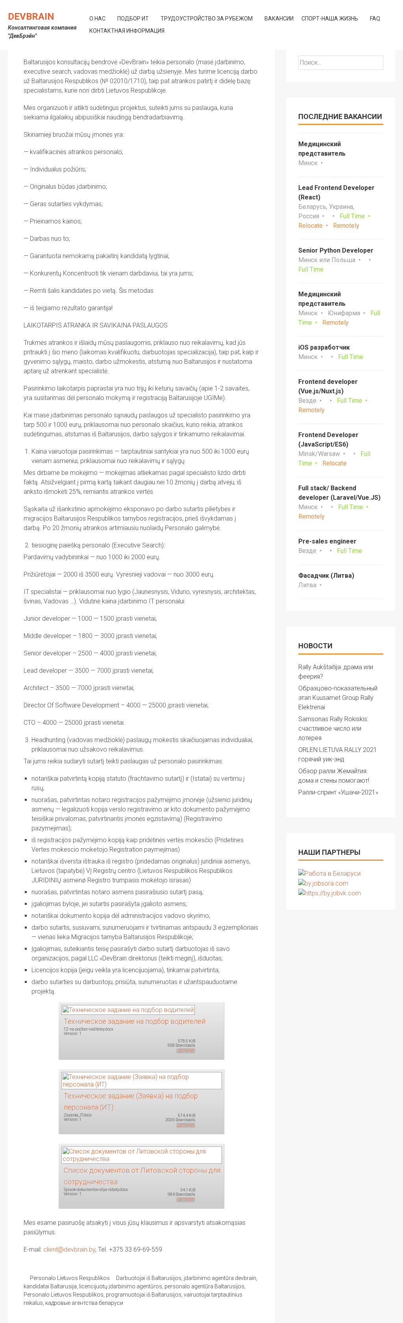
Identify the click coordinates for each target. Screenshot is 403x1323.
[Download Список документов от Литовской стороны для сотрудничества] (141, 1154)
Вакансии (279, 18)
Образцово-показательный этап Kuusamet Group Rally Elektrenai (337, 698)
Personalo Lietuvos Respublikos (70, 1278)
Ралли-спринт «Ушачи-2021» (338, 792)
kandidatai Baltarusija (50, 1286)
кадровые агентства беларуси (84, 1303)
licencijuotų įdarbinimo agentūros (120, 1286)
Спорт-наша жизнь (329, 18)
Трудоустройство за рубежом (207, 18)
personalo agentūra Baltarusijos (204, 1286)
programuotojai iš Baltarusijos (143, 1294)
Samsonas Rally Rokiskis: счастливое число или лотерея (333, 728)
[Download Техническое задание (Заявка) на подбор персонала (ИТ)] (141, 1080)
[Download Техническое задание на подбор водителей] (128, 1009)
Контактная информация (127, 31)
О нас (97, 18)
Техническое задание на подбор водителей (134, 1021)
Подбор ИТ (133, 18)
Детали (186, 1051)
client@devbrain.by (69, 1249)
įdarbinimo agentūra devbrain (220, 1278)
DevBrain (31, 16)
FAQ (375, 18)
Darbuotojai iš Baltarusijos (148, 1278)
